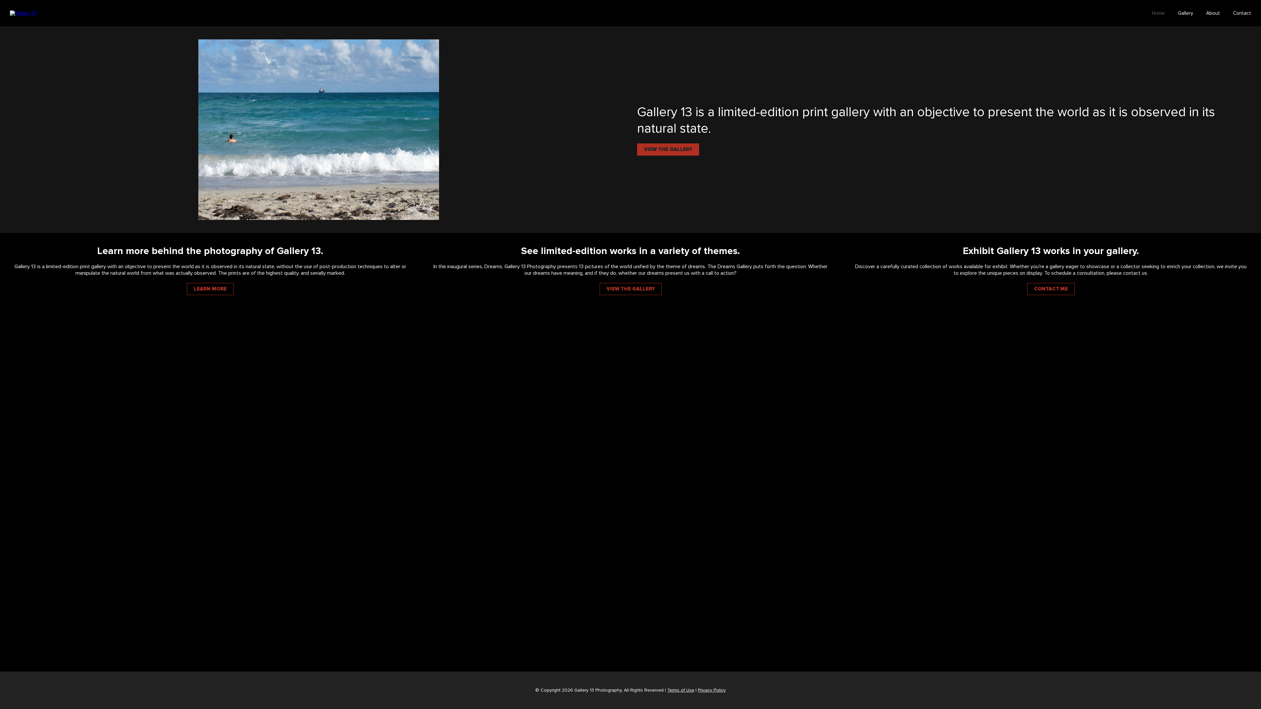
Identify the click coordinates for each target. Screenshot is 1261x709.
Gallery (1185, 13)
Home (1158, 13)
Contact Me (1051, 289)
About (1213, 13)
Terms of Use (680, 690)
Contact (1242, 13)
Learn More (210, 289)
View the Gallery (668, 149)
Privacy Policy (712, 690)
